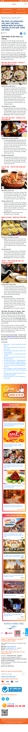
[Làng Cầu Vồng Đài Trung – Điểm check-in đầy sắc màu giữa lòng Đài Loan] (14, 525)
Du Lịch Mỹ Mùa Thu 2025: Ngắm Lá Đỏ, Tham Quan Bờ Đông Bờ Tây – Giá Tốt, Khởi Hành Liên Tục (14, 424)
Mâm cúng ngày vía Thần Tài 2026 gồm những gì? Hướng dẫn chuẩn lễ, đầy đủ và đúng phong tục (15, 370)
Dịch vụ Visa (21, 9)
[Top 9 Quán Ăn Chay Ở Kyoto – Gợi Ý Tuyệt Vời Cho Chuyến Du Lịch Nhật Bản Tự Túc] (14, 456)
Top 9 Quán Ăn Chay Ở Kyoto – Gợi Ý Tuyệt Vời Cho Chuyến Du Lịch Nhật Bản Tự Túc (13, 466)
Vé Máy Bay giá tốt (7, 12)
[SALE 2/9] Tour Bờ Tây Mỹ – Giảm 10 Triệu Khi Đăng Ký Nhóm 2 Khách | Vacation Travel (13, 445)
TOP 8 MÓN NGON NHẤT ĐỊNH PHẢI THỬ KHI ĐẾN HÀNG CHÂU (13, 486)
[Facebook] (19, 0)
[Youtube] (21, 0)
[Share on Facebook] (21, 33)
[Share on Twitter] (24, 33)
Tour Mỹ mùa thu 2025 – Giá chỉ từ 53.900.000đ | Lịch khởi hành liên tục (13, 506)
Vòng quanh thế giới (14, 515)
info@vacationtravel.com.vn (11, 649)
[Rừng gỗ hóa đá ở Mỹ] (14, 586)
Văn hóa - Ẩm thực (17, 17)
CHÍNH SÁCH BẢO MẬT (8, 676)
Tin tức (9, 17)
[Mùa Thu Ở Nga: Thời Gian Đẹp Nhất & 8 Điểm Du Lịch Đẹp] (14, 566)
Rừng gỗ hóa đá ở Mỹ (10, 595)
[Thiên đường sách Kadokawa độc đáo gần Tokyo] (14, 605)
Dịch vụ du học (21, 12)
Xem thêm (20, 509)
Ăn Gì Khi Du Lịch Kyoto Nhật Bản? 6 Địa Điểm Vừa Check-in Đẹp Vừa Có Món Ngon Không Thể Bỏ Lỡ (15, 365)
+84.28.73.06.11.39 (11, 646)
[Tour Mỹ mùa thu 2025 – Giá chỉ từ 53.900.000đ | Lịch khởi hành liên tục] (14, 496)
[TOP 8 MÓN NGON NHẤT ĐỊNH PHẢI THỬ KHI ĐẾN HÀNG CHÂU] (14, 477)
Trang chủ (3, 17)
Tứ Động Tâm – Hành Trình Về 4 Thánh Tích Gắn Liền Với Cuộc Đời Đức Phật (14, 556)
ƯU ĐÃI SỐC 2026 (7, 9)
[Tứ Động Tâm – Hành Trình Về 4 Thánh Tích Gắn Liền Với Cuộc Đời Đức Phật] (14, 546)
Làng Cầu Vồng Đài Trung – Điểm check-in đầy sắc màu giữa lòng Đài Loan (13, 535)
